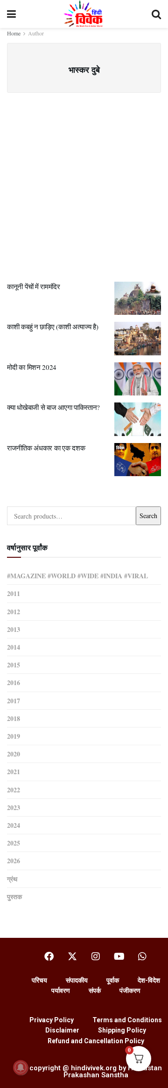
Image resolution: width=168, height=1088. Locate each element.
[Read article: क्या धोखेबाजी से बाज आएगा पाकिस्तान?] (137, 419)
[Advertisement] (84, 181)
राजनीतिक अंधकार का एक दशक (46, 447)
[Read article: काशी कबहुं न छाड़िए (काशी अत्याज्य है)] (137, 338)
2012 (13, 612)
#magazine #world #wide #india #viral (77, 576)
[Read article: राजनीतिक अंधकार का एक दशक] (137, 460)
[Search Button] (156, 14)
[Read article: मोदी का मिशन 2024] (137, 379)
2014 (13, 647)
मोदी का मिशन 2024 (31, 367)
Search (148, 515)
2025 (13, 843)
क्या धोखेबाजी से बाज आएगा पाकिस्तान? (53, 407)
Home (14, 33)
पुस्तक (14, 896)
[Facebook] (49, 956)
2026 (13, 861)
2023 (13, 807)
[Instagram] (95, 956)
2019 (13, 736)
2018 (13, 718)
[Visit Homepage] (83, 14)
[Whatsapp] (142, 956)
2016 (13, 682)
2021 (13, 771)
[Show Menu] (11, 14)
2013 (13, 629)
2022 (13, 790)
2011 (13, 593)
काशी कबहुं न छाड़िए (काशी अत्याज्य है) (52, 326)
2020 (13, 754)
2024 (13, 825)
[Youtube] (119, 956)
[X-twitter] (72, 956)
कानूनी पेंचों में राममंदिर (33, 286)
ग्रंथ (12, 879)
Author (36, 33)
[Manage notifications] (20, 1067)
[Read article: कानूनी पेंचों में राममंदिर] (137, 298)
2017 (13, 701)
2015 (13, 665)
